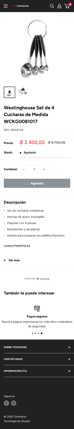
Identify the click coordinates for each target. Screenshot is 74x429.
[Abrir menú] (6, 6)
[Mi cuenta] (59, 6)
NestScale (45, 278)
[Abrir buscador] (52, 6)
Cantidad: (10, 169)
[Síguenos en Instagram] (13, 403)
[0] (67, 6)
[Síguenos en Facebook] (6, 403)
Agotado (37, 183)
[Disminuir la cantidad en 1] (24, 169)
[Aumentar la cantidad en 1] (44, 169)
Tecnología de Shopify (17, 421)
